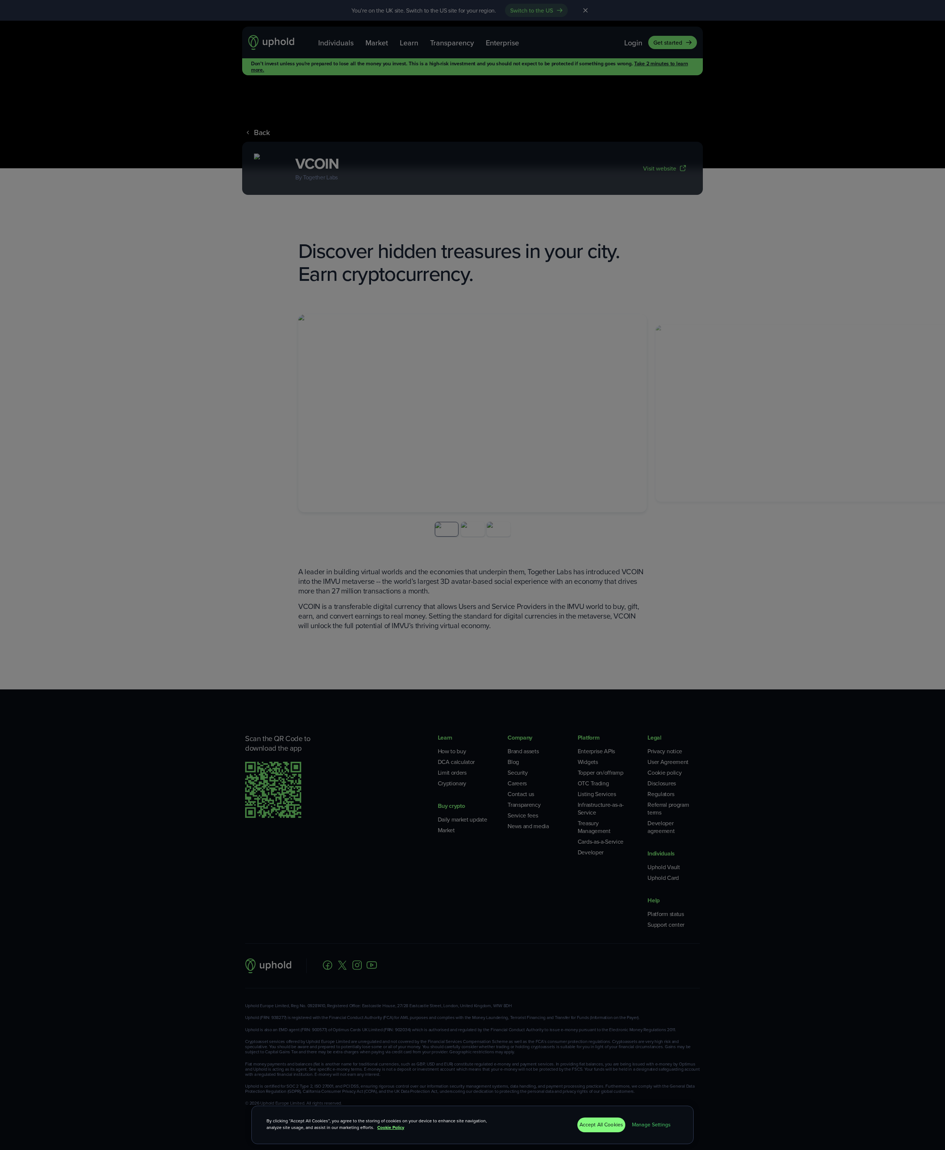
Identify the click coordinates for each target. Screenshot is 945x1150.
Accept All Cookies (601, 1125)
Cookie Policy (390, 1127)
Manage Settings (651, 1125)
